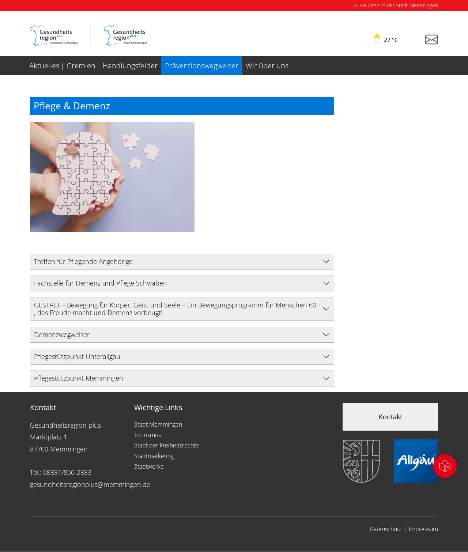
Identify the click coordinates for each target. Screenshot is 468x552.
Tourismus (147, 435)
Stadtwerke (149, 466)
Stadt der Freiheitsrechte (166, 445)
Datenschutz (385, 529)
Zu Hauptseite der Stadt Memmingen (395, 5)
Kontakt (390, 416)
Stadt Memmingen (158, 424)
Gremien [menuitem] (81, 66)
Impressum (423, 529)
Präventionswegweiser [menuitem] (201, 66)
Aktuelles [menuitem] (44, 66)
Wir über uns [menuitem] (267, 66)
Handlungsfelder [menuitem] (130, 66)
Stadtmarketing (154, 456)
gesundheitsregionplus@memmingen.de (90, 484)
